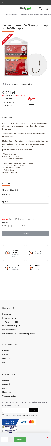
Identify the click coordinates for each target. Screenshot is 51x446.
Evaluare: (5, 222)
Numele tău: (6, 194)
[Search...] (40, 8)
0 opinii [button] (16, 84)
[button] (48, 437)
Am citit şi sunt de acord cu (21, 415)
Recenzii (6, 183)
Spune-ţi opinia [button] (26, 84)
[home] (2, 14)
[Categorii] (3, 8)
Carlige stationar (11, 14)
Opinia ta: (5, 202)
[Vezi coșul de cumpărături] (47, 8)
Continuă (25, 233)
